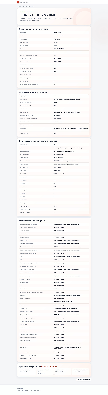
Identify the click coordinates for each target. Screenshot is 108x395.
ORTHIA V (28, 6)
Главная (19, 6)
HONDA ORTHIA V (49, 366)
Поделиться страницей (84, 379)
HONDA (23, 6)
